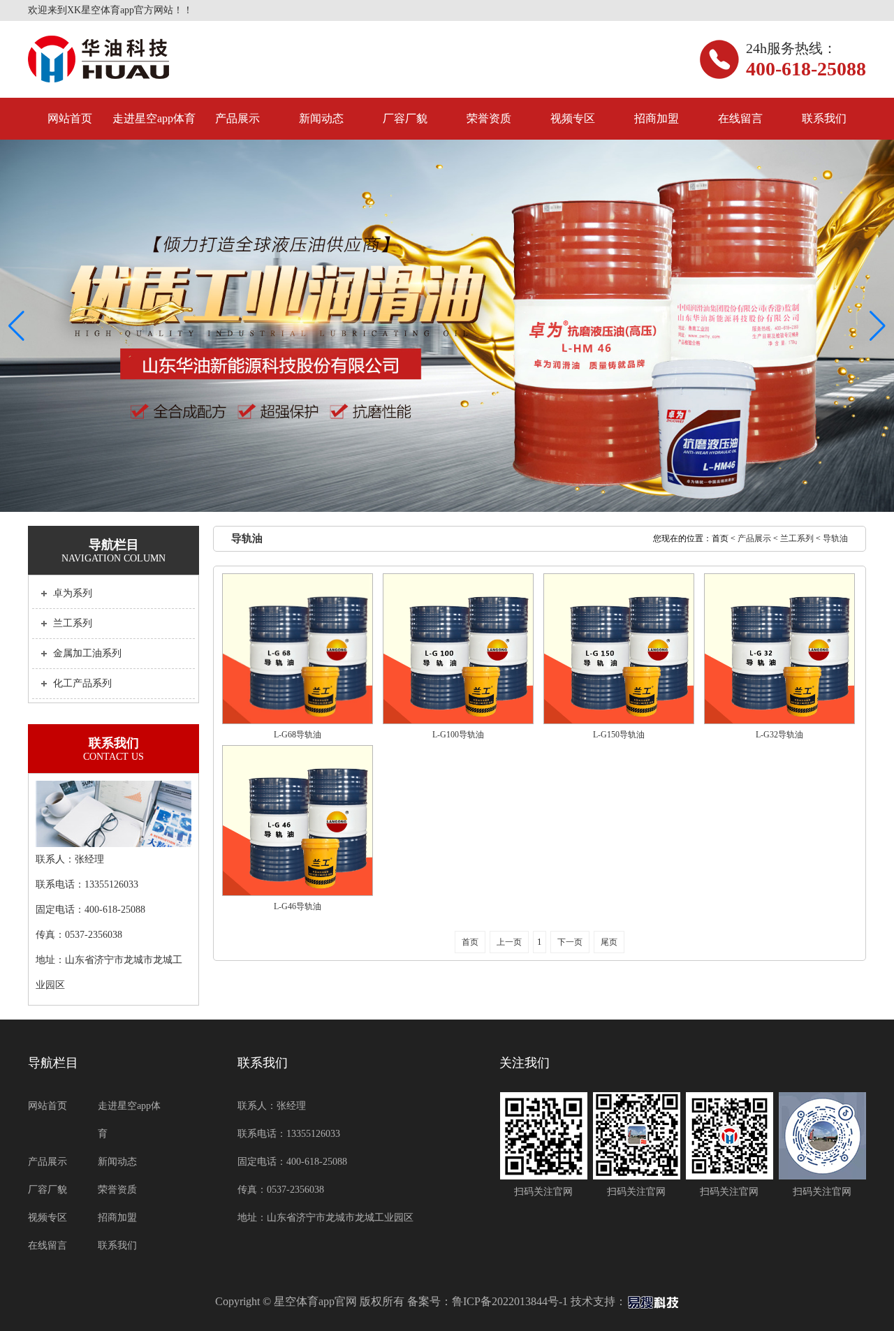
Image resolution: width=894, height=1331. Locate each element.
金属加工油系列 (87, 653)
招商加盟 (656, 118)
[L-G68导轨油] (297, 648)
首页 (470, 942)
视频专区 (572, 118)
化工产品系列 (82, 683)
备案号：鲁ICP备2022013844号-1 (487, 1301)
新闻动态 (321, 118)
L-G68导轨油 (297, 735)
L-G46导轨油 (297, 906)
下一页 (569, 942)
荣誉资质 (489, 118)
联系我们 (824, 118)
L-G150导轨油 (619, 735)
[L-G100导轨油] (458, 648)
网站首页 (69, 118)
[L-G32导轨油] (779, 648)
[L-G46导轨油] (297, 820)
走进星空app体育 (154, 118)
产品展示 (237, 118)
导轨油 (835, 538)
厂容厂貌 (405, 118)
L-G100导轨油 (458, 735)
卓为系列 (72, 593)
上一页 (509, 942)
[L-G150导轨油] (619, 648)
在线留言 (740, 118)
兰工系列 (72, 623)
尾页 (609, 942)
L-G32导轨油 (779, 735)
